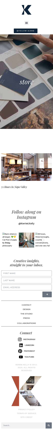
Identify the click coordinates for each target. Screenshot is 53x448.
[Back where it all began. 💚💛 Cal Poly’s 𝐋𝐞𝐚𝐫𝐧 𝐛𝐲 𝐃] (10, 240)
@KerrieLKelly (26, 223)
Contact (26, 305)
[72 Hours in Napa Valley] (26, 167)
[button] (27, 23)
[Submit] (47, 294)
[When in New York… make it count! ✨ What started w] (26, 240)
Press (26, 318)
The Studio (26, 314)
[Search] (49, 425)
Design (26, 309)
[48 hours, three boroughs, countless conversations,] (43, 240)
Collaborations (26, 323)
